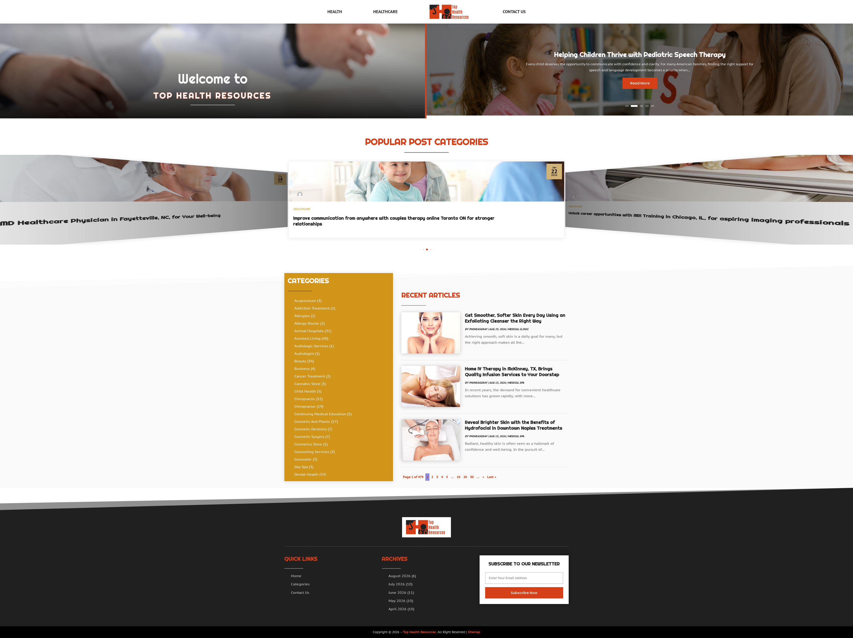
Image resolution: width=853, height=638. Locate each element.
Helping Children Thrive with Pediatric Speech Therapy (640, 54)
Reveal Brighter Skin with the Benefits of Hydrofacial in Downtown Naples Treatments (513, 425)
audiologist (304, 353)
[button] (423, 249)
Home (296, 576)
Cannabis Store (307, 383)
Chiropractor (305, 406)
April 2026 (398, 609)
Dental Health (306, 474)
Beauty (300, 361)
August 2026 (400, 576)
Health (334, 11)
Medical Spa (516, 382)
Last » (491, 477)
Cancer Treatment (309, 376)
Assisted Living (307, 338)
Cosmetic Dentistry (310, 429)
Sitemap (474, 632)
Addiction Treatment (312, 308)
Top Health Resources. (420, 632)
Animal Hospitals (309, 331)
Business (302, 368)
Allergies (302, 315)
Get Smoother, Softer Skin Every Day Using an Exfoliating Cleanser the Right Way (515, 318)
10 (458, 477)
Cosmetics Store (308, 444)
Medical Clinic (518, 329)
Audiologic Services (311, 346)
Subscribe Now (524, 592)
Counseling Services (311, 451)
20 (465, 477)
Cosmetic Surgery (309, 436)
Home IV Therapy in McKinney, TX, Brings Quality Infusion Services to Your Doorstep (512, 371)
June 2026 (397, 592)
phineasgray (478, 329)
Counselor (303, 459)
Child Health (305, 391)
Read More (640, 83)
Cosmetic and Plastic (312, 421)
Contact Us (514, 11)
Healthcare (385, 11)
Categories (300, 584)
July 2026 (397, 584)
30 (472, 477)
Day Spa (301, 467)
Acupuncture (305, 300)
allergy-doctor (306, 323)
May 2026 (397, 600)
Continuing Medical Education (320, 414)
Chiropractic (304, 399)
